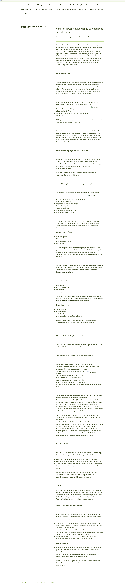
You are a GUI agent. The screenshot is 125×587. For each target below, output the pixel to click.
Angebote (89, 5)
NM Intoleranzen (26, 9)
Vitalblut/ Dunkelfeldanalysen (66, 9)
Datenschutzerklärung (96, 9)
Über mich (24, 14)
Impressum (82, 9)
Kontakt (99, 5)
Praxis (30, 5)
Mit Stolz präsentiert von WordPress (45, 583)
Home (23, 5)
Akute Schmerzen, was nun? (45, 9)
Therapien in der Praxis (56, 5)
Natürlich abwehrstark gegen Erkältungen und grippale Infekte (79, 30)
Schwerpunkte (41, 5)
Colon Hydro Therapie (75, 5)
